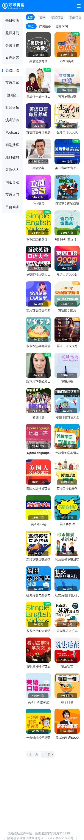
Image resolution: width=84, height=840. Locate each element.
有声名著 (12, 58)
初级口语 (57, 17)
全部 (30, 17)
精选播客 (12, 145)
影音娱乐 (12, 107)
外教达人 (12, 170)
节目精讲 (12, 207)
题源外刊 (12, 33)
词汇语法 (12, 182)
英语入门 (12, 194)
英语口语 (12, 70)
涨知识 (12, 95)
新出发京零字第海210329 (52, 833)
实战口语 (75, 17)
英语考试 (12, 82)
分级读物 (12, 45)
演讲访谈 (12, 120)
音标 (42, 17)
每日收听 (12, 20)
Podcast (12, 132)
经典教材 (12, 157)
